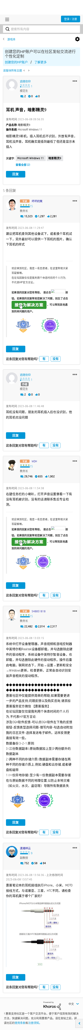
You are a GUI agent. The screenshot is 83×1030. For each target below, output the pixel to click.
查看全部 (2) (23, 164)
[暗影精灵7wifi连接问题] (28, 70)
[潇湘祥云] (12, 852)
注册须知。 (35, 1023)
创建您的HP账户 (16, 62)
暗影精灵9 (54, 158)
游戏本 (11, 39)
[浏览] (6, 19)
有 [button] (44, 359)
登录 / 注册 (70, 19)
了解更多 (40, 62)
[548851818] (12, 615)
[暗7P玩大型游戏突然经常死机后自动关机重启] (24, 70)
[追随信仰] (12, 85)
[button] (74, 81)
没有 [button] (56, 359)
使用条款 (20, 1023)
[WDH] (12, 465)
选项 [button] (77, 39)
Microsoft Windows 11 (30, 158)
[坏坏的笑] (12, 204)
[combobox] (41, 29)
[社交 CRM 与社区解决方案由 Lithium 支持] (52, 1005)
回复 (15, 174)
